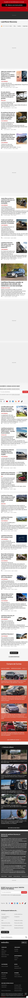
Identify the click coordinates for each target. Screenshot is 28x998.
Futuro (2, 928)
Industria (3, 100)
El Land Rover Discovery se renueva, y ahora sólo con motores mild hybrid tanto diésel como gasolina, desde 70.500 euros (8, 115)
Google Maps (25, 26)
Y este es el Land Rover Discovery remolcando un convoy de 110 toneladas (7, 221)
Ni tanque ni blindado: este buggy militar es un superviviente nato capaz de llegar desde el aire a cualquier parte (14, 806)
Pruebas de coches (5, 287)
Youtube (7, 401)
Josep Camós (7, 445)
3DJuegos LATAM (17, 985)
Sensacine (16, 957)
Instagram (10, 401)
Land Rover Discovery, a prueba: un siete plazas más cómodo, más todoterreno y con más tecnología (12, 284)
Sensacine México (17, 986)
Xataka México (4, 985)
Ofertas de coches (16, 668)
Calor (11, 26)
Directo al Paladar (4, 966)
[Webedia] (5, 943)
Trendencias (3, 974)
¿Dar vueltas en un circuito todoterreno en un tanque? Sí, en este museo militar (14, 761)
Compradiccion (4, 978)
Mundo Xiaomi (4, 956)
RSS (16, 401)
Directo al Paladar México (6, 990)
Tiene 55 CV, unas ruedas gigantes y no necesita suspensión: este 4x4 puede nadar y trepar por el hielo (12, 791)
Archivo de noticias (14, 656)
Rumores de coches (5, 923)
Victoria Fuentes (8, 148)
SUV (2, 476)
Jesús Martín (7, 129)
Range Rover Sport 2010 (20, 872)
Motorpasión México (18, 990)
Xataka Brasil (3, 986)
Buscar (26, 937)
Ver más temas (5, 932)
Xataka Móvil (3, 951)
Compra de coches (14, 664)
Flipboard (19, 401)
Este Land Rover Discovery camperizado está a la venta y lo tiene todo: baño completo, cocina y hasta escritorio (8, 137)
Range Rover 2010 (12, 872)
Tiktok (22, 401)
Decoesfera (3, 976)
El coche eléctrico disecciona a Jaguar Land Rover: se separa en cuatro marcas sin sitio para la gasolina (8, 95)
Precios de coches (18, 923)
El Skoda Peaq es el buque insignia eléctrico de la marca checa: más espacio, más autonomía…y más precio (13, 682)
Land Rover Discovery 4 (7, 634)
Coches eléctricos (16, 876)
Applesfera (3, 952)
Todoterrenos (4, 81)
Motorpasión (16, 966)
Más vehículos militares (13, 827)
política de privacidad (16, 394)
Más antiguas (14, 652)
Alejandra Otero (8, 87)
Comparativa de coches (6, 925)
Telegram (13, 401)
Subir (23, 942)
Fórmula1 (10, 876)
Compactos (16, 916)
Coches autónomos (18, 925)
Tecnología (4, 434)
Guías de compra (5, 668)
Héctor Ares (7, 215)
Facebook (4, 401)
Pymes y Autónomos (18, 976)
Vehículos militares (8, 747)
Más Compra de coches (13, 739)
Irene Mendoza (7, 107)
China (15, 26)
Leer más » (13, 86)
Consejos (24, 668)
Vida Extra (16, 951)
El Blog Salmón (17, 974)
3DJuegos (16, 949)
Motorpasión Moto (17, 968)
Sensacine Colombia (18, 988)
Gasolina (19, 26)
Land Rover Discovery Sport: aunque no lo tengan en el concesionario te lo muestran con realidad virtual (8, 498)
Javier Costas (7, 530)
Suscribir (25, 391)
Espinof (15, 959)
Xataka (2, 949)
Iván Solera (6, 423)
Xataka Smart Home (5, 954)
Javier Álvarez (7, 296)
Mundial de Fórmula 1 (19, 928)
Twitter (1, 401)
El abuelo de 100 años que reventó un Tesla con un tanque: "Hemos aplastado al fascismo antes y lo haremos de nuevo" (14, 777)
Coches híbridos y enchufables (5, 917)
